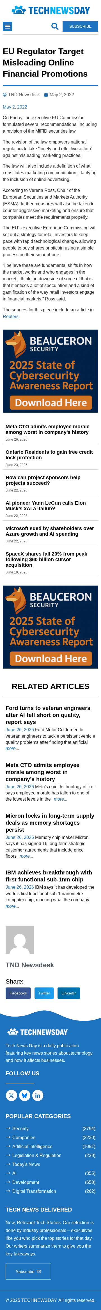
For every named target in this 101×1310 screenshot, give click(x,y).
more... (12, 748)
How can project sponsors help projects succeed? (43, 480)
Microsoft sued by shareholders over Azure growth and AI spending (50, 531)
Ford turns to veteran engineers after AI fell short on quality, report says (48, 715)
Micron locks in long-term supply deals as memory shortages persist (50, 823)
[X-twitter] (11, 1095)
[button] (7, 26)
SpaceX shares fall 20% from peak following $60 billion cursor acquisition (46, 559)
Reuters (11, 316)
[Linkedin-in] (38, 1095)
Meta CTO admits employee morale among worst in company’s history (47, 429)
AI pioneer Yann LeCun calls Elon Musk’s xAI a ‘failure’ (46, 505)
